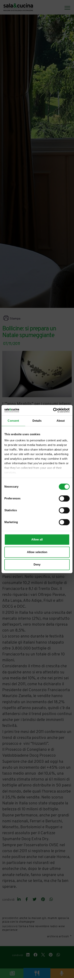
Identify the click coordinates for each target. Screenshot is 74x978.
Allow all (37, 539)
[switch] (64, 498)
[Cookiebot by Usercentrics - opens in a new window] (53, 410)
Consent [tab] (13, 420)
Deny (37, 564)
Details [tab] (37, 420)
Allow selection (37, 552)
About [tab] (61, 420)
